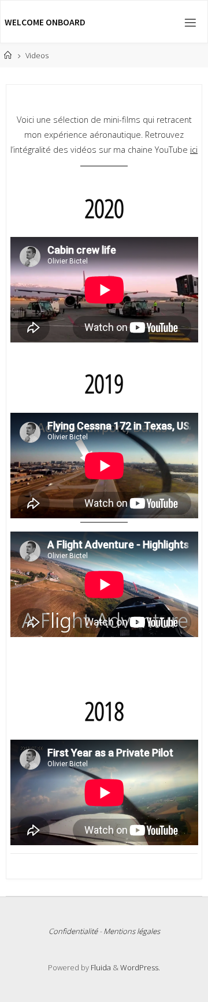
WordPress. (140, 967)
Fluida (100, 967)
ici (194, 149)
